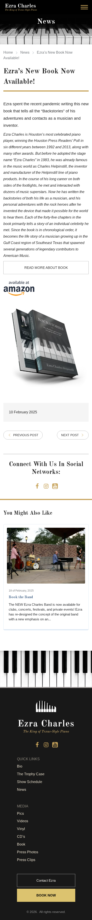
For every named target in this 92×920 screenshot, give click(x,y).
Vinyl (21, 829)
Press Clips (26, 860)
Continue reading (46, 623)
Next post (70, 435)
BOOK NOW (46, 895)
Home (8, 52)
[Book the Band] (46, 556)
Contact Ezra (46, 880)
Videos (22, 821)
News (24, 52)
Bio (19, 766)
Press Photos (27, 852)
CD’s (21, 836)
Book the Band (21, 597)
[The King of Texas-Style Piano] (21, 7)
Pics (20, 813)
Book (21, 844)
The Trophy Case (30, 774)
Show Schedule (29, 782)
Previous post (25, 435)
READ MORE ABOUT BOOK (46, 268)
